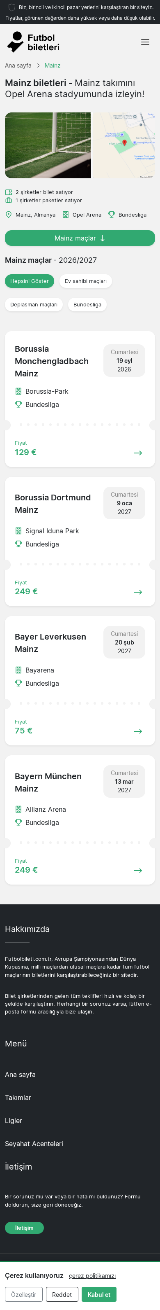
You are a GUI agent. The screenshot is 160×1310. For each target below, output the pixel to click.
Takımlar (18, 1097)
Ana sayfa (20, 1074)
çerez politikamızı (92, 1275)
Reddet (62, 1294)
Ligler (13, 1120)
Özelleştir (23, 1294)
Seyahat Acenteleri (34, 1144)
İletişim (24, 1228)
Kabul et (99, 1294)
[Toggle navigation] (145, 42)
